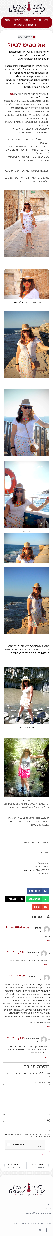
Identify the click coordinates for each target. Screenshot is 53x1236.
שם (47, 1120)
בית (46, 19)
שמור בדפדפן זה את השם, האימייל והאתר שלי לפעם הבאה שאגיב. (26, 1135)
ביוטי (7, 19)
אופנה (27, 19)
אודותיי (37, 19)
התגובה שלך (42, 1082)
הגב (48, 941)
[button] (38, 891)
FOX (11, 93)
